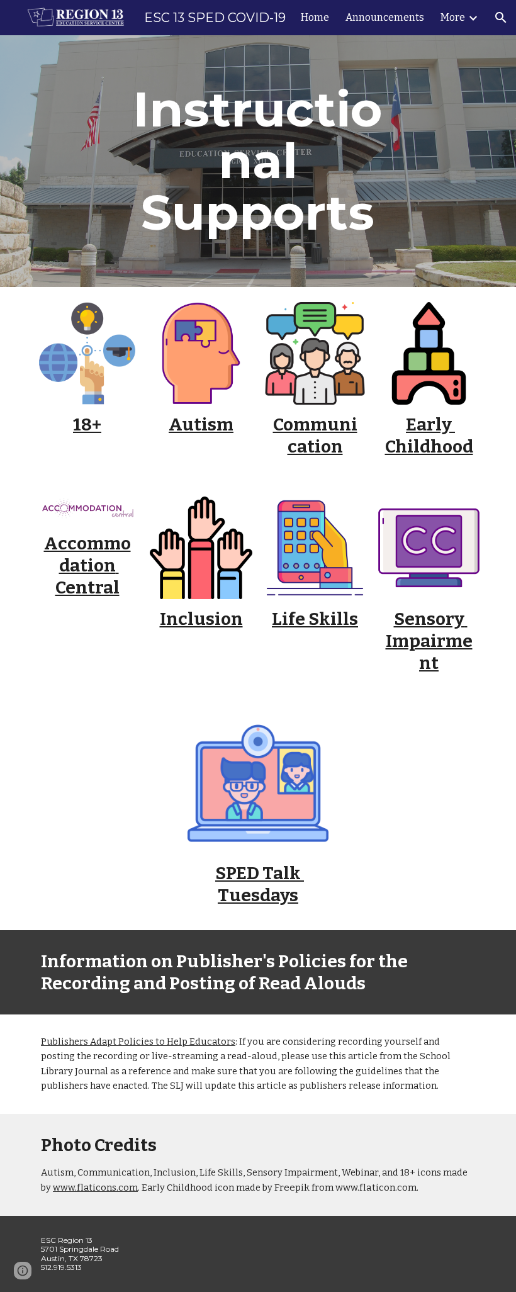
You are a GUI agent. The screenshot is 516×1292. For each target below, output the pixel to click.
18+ (87, 424)
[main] (258, 161)
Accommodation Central (87, 565)
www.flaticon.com (376, 1187)
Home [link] (315, 17)
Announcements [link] (384, 17)
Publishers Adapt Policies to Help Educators (138, 1041)
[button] (501, 18)
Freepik (292, 1187)
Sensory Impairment (429, 641)
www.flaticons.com (95, 1187)
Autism (201, 424)
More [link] (452, 17)
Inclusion (201, 619)
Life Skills (315, 619)
